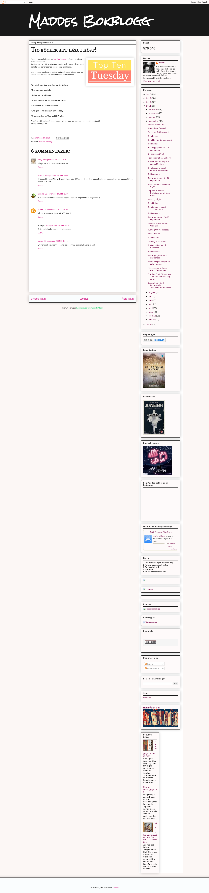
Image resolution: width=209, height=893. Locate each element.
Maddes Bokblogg (89, 21)
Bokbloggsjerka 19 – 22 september (158, 179)
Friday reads (154, 144)
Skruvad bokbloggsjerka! (150, 789)
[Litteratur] (148, 589)
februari (152, 316)
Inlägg (150, 664)
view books (173, 549)
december (153, 109)
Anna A (41, 175)
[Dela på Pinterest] (68, 138)
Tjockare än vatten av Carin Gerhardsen (158, 269)
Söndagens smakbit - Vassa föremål (157, 208)
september (154, 121)
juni (150, 300)
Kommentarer (153, 668)
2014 (148, 106)
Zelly (40, 160)
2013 (148, 324)
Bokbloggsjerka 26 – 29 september (158, 148)
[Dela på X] (62, 138)
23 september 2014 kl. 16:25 (56, 210)
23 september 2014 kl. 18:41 (56, 241)
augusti (152, 292)
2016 (148, 98)
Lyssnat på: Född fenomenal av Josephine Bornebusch (159, 285)
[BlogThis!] (59, 138)
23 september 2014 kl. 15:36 (56, 194)
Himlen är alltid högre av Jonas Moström (159, 163)
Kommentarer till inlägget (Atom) (89, 308)
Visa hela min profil (151, 81)
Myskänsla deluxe (156, 124)
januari (152, 319)
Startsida (83, 299)
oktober (152, 117)
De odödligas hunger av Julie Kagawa (159, 262)
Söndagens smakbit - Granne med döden (158, 169)
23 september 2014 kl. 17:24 (57, 225)
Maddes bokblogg (159, 536)
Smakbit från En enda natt (160, 140)
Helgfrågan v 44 (151, 707)
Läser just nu (154, 233)
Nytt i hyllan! (153, 203)
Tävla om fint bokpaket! (158, 132)
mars (151, 312)
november (153, 113)
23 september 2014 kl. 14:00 (56, 175)
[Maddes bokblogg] (151, 609)
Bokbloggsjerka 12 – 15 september (158, 218)
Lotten (40, 241)
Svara (40, 167)
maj (151, 304)
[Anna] (40, 210)
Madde (162, 63)
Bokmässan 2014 (156, 154)
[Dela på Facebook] (65, 138)
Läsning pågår (154, 199)
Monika (41, 194)
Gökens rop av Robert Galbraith (158, 224)
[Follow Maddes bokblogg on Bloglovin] (154, 341)
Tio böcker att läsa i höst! (159, 158)
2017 (148, 94)
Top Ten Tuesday (60, 59)
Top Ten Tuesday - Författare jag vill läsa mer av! (159, 193)
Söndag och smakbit (157, 241)
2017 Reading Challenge (161, 531)
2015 (148, 102)
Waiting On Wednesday (158, 230)
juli (150, 296)
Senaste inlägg (38, 299)
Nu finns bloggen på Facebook (157, 246)
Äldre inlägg (128, 299)
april (151, 308)
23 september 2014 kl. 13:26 (54, 160)
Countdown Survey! (157, 128)
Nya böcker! (153, 237)
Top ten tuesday (45, 142)
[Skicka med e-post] (57, 138)
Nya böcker (153, 136)
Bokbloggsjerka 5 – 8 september (157, 256)
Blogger (116, 887)
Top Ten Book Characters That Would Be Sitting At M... (159, 276)
